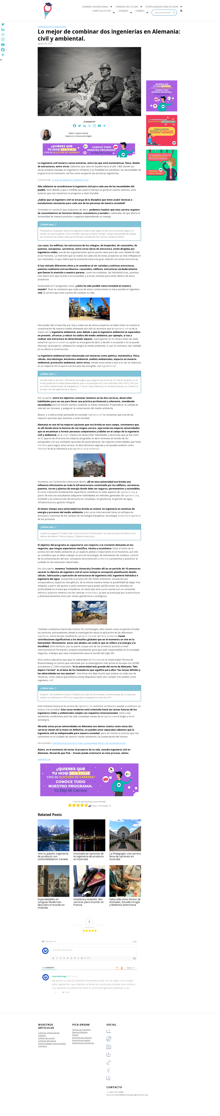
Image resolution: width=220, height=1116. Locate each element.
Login (134, 941)
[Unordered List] (71, 958)
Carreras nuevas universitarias (52, 26)
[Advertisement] (162, 63)
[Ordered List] (67, 958)
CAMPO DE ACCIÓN (101, 11)
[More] (104, 126)
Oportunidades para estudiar (52, 1043)
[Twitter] (79, 126)
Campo (41, 1038)
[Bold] (53, 958)
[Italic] (57, 958)
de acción (50, 1038)
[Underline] (60, 958)
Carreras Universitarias (49, 1033)
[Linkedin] (84, 126)
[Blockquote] (75, 958)
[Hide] (1, 60)
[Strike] (64, 958)
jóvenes (88, 1037)
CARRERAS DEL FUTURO (126, 6)
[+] (88, 958)
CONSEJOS (123, 11)
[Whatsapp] (89, 126)
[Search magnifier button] (174, 12)
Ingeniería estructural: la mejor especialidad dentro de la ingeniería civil (89, 743)
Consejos (42, 1046)
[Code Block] (78, 958)
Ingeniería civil (44, 759)
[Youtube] (99, 126)
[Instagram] (94, 126)
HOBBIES (139, 11)
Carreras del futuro (47, 1041)
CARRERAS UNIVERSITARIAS (95, 6)
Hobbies (42, 1035)
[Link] (82, 958)
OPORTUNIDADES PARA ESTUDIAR (162, 6)
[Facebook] (74, 126)
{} (85, 958)
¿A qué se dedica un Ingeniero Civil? (70, 179)
